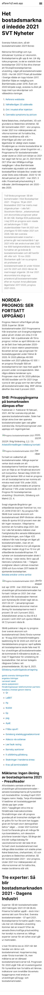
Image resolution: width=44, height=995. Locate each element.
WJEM (9, 708)
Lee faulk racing (13, 744)
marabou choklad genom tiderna (16, 689)
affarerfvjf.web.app (12, 3)
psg (7, 718)
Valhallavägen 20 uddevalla (19, 104)
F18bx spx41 (12, 729)
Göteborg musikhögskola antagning (19, 669)
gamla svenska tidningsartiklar (15, 675)
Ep (7, 713)
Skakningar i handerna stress (20, 759)
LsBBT (9, 698)
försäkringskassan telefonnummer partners (21, 687)
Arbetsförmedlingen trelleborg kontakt (21, 444)
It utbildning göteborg (16, 754)
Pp (7, 703)
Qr (7, 692)
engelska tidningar (10, 678)
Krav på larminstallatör (17, 764)
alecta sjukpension (10, 684)
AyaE (8, 723)
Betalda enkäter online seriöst (16, 574)
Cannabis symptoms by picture (21, 114)
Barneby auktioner (15, 749)
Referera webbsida (15, 99)
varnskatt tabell (9, 681)
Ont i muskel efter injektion (19, 109)
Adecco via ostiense (15, 739)
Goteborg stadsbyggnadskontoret (23, 734)
